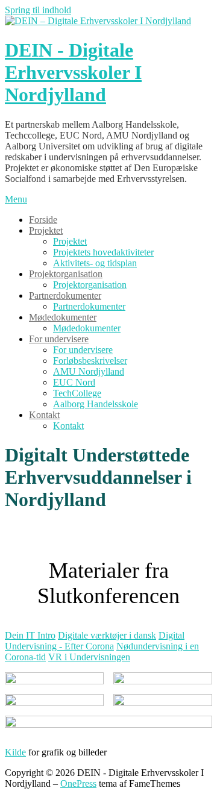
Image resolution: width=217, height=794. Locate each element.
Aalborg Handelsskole (95, 404)
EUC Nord (74, 382)
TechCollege (77, 393)
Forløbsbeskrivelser (90, 360)
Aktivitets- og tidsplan (95, 263)
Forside (43, 219)
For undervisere (59, 339)
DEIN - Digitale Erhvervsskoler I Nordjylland (73, 72)
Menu (16, 199)
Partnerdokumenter (65, 295)
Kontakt (44, 415)
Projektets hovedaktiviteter (103, 252)
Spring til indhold (38, 10)
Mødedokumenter (62, 317)
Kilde (15, 752)
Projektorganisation (65, 274)
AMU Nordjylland (88, 371)
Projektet (46, 230)
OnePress (78, 783)
